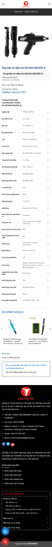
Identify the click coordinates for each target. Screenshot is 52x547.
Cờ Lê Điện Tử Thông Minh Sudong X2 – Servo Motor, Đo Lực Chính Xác (38, 341)
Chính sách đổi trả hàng (14, 483)
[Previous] (1, 333)
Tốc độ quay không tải (9, 167)
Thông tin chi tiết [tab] (14, 92)
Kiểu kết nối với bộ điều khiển (10, 273)
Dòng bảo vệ (6, 222)
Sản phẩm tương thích (9, 300)
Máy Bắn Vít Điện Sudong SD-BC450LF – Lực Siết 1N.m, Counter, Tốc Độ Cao (12, 341)
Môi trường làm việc (8, 280)
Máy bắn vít (8, 518)
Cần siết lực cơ (11, 503)
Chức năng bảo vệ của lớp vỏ (11, 215)
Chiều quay (5, 244)
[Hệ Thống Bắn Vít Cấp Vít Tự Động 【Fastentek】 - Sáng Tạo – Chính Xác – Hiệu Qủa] (26, 4)
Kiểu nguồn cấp (7, 153)
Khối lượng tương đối (9, 287)
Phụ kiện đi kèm (7, 132)
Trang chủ (18, 12)
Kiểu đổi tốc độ (7, 174)
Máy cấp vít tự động (11, 527)
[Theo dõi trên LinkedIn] (8, 444)
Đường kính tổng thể (9, 294)
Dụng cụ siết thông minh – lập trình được (21, 513)
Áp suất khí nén (7, 119)
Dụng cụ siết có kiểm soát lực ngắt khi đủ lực (23, 509)
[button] (3, 4)
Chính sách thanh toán (13, 479)
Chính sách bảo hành (13, 475)
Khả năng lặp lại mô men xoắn (10, 237)
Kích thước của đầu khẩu (10, 194)
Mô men (4, 126)
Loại (3, 139)
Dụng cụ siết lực (31, 12)
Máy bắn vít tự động (11, 523)
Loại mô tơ (5, 146)
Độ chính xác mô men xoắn (11, 229)
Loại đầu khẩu (7, 187)
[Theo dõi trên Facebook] (4, 444)
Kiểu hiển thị (6, 250)
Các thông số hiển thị (9, 257)
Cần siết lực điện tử (13, 506)
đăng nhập (18, 372)
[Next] (50, 333)
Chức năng (5, 265)
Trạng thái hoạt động (9, 160)
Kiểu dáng (5, 208)
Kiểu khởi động (7, 201)
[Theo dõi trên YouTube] (13, 445)
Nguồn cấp (5, 112)
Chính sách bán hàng (12, 471)
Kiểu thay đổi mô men (9, 181)
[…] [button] (36, 267)
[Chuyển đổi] (47, 498)
